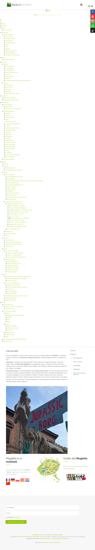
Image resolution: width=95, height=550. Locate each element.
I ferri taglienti (9, 68)
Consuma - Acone (14, 216)
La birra (7, 150)
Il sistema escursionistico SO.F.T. (14, 201)
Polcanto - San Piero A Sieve (16, 220)
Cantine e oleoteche (9, 159)
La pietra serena (9, 70)
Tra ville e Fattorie (12, 291)
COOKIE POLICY (50, 535)
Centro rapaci (9, 40)
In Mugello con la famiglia (12, 55)
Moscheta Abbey (9, 334)
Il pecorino (8, 134)
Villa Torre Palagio (12, 271)
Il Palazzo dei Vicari (12, 269)
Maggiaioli (8, 91)
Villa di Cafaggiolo (12, 261)
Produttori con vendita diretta (13, 108)
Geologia (9, 317)
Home (3, 23)
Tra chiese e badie (12, 293)
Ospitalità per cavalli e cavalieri (13, 170)
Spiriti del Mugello (10, 156)
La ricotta (7, 138)
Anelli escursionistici (12, 328)
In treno (6, 238)
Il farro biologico (9, 117)
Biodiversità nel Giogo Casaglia (15, 315)
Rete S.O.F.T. (10, 330)
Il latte (7, 119)
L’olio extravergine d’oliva (12, 128)
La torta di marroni (10, 142)
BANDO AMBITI (59, 535)
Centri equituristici (10, 168)
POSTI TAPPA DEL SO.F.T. (14, 229)
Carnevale (8, 89)
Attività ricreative (8, 34)
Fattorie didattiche (10, 53)
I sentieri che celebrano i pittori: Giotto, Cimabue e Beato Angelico (25, 180)
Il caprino (7, 113)
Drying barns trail (12, 195)
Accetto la (14, 517)
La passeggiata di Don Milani (15, 176)
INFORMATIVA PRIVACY (38, 535)
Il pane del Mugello (10, 130)
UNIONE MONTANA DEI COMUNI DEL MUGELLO (32, 536)
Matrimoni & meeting (9, 98)
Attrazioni (4, 25)
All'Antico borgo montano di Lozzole (17, 287)
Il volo (7, 44)
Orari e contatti (8, 30)
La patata (7, 132)
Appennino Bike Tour (11, 298)
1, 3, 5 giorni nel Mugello (12, 250)
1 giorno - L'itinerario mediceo (15, 253)
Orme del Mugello (10, 233)
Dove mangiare (8, 104)
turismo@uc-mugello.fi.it (62, 538)
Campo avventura (10, 38)
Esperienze (5, 32)
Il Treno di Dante (9, 240)
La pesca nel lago (10, 308)
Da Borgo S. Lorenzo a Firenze (13, 244)
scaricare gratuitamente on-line (76, 466)
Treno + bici (10, 289)
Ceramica (8, 74)
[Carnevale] (37, 420)
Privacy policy (17, 517)
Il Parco (7, 313)
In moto (6, 164)
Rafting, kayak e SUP (11, 51)
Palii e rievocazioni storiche (12, 93)
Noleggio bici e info (10, 300)
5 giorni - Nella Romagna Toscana (16, 257)
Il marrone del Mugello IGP (12, 124)
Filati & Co (8, 78)
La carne (7, 115)
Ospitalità (4, 96)
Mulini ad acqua (9, 66)
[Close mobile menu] (0, 21)
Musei (3, 28)
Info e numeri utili (12, 280)
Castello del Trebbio (12, 265)
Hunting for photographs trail (15, 185)
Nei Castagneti (11, 178)
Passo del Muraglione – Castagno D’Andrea (20, 210)
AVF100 (7, 235)
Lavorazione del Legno (11, 72)
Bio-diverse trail (11, 199)
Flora (8, 319)
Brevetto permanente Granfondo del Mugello (17, 276)
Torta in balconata (10, 144)
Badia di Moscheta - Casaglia (16, 206)
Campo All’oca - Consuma (16, 214)
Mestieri (6, 64)
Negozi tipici (8, 106)
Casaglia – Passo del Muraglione (17, 208)
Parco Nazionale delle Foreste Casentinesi (15, 339)
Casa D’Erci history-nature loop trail (16, 197)
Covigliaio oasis (8, 341)
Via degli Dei (8, 231)
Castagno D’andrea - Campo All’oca (18, 212)
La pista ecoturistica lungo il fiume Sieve (16, 295)
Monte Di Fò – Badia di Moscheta (18, 226)
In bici (5, 274)
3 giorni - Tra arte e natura (14, 255)
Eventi (3, 57)
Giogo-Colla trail (11, 189)
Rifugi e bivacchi (9, 332)
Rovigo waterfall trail (12, 182)
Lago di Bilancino (8, 304)
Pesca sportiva (9, 36)
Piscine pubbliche (10, 42)
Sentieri (7, 324)
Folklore (6, 83)
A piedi (5, 172)
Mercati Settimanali (9, 59)
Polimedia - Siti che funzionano (52, 542)
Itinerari (4, 161)
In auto (5, 248)
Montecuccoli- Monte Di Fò (16, 224)
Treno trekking (9, 246)
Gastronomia (5, 102)
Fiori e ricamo (9, 87)
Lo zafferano (8, 152)
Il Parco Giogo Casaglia (10, 311)
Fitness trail (10, 191)
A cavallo (6, 166)
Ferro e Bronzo (9, 76)
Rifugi (7, 336)
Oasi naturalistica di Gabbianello (14, 306)
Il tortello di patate (10, 146)
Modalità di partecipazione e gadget (17, 278)
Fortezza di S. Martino (13, 267)
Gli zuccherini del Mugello (12, 154)
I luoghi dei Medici (10, 259)
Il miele (7, 126)
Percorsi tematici (9, 174)
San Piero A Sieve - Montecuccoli (18, 222)
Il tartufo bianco (9, 140)
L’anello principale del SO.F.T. (15, 203)
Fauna (8, 321)
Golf (6, 46)
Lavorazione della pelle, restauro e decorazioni (18, 80)
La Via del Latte (11, 121)
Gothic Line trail (11, 187)
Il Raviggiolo (8, 136)
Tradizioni (4, 62)
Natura (4, 302)
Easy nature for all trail (13, 193)
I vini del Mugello (10, 148)
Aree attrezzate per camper (11, 100)
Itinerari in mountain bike (12, 283)
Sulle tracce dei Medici (13, 285)
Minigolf (7, 49)
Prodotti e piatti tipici (9, 111)
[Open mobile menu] (0, 19)
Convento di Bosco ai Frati (14, 263)
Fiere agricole (9, 85)
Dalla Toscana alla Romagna (13, 242)
